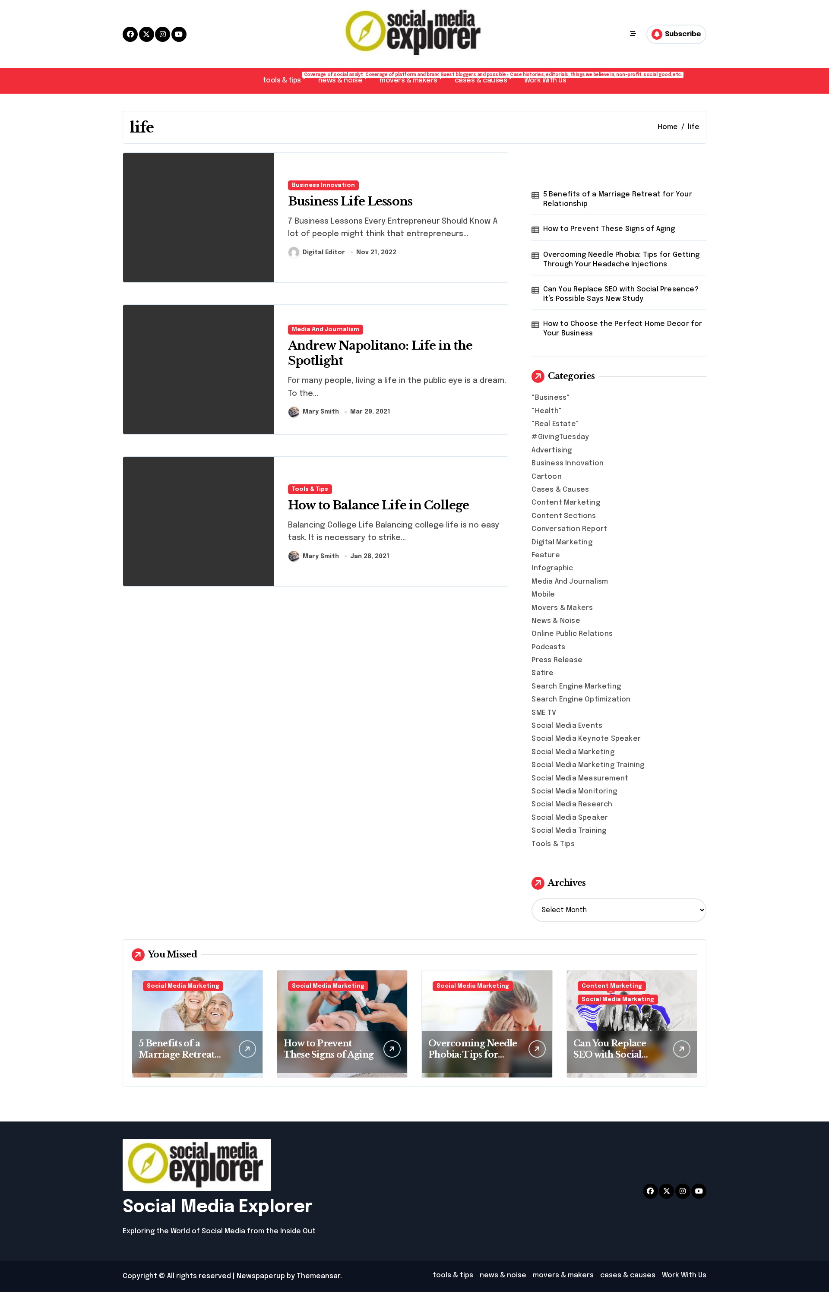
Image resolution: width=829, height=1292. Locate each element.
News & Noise (556, 621)
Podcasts (548, 647)
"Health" (547, 411)
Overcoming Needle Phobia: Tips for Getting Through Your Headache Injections (621, 259)
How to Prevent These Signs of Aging (609, 229)
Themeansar (318, 1276)
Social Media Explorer (218, 1207)
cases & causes (485, 78)
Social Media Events (567, 726)
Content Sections (564, 516)
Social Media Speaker (570, 817)
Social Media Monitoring (574, 791)
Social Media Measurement (580, 778)
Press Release (557, 660)
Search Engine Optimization (581, 699)
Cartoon (546, 476)
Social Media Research (572, 804)
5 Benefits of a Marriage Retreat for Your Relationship (617, 199)
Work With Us (545, 80)
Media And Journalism (325, 329)
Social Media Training (569, 830)
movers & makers (413, 78)
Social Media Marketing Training (588, 765)
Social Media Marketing (573, 752)
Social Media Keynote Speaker (586, 738)
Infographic (552, 568)
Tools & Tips (310, 489)
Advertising (552, 450)
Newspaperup (261, 1276)
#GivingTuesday (560, 437)
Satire (543, 673)
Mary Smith (321, 412)
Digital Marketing (562, 542)
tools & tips (286, 78)
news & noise (344, 78)
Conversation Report (569, 529)
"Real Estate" (555, 424)
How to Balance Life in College (378, 505)
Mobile (543, 594)
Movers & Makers (562, 608)
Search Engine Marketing (576, 686)
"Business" (551, 397)
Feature (546, 555)
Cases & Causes (560, 489)
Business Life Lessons (350, 201)
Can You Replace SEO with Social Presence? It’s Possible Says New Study (621, 294)
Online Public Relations (572, 634)
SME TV (544, 713)
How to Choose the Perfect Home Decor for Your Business (622, 328)
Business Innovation (323, 185)
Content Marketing (566, 502)
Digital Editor (324, 253)
